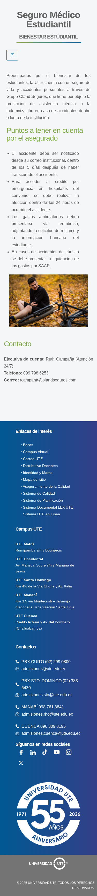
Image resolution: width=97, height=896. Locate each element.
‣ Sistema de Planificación (42, 500)
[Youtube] (57, 752)
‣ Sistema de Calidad (38, 493)
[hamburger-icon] (12, 55)
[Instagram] (68, 752)
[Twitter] (21, 763)
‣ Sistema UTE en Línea (40, 514)
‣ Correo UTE (32, 459)
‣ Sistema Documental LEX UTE (47, 507)
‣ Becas (27, 445)
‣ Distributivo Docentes (39, 466)
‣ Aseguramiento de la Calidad (45, 486)
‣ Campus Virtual (34, 452)
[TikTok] (45, 752)
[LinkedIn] (33, 752)
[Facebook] (21, 752)
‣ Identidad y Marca (37, 473)
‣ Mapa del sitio (33, 479)
